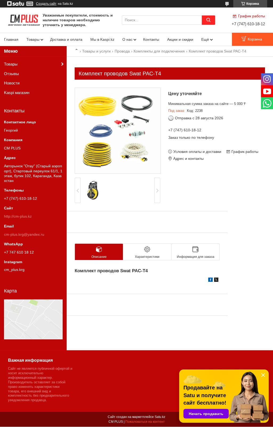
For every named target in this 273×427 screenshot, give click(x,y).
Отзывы (11, 73)
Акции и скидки (180, 39)
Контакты (151, 39)
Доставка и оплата (66, 39)
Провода (122, 51)
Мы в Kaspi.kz (102, 39)
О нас (127, 39)
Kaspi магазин (16, 92)
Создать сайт (46, 4)
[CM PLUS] (24, 20)
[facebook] (210, 280)
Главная (11, 39)
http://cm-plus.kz (18, 216)
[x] (216, 280)
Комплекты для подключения (159, 51)
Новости (11, 83)
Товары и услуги (96, 51)
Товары (32, 39)
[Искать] (208, 20)
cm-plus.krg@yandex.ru (24, 234)
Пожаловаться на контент (145, 422)
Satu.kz (160, 417)
